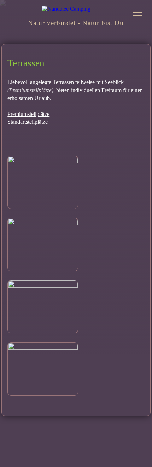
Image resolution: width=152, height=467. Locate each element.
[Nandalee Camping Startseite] (66, 9)
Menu (137, 15)
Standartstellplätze (27, 122)
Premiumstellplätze (28, 114)
